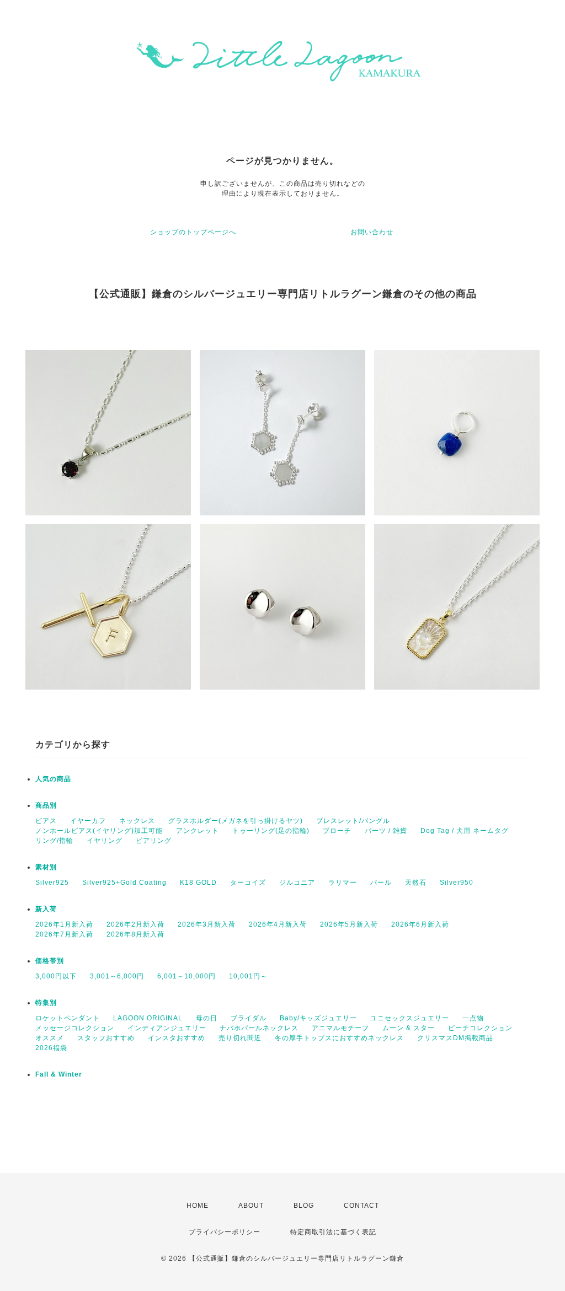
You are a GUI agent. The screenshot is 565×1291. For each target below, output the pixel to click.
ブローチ (337, 831)
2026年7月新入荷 (64, 934)
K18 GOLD (198, 882)
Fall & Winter (58, 1074)
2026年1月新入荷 (64, 924)
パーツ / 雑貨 (386, 831)
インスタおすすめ (176, 1038)
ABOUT (251, 1205)
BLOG (304, 1205)
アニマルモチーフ (340, 1028)
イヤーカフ (88, 821)
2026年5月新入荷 (349, 924)
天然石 (416, 882)
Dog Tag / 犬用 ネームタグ (464, 831)
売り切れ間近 (240, 1038)
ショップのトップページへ (193, 232)
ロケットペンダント (67, 1018)
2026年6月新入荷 (420, 924)
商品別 (46, 805)
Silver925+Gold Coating (124, 882)
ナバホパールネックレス (259, 1028)
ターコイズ (248, 882)
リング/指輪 (54, 840)
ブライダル (248, 1018)
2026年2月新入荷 (135, 924)
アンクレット (197, 831)
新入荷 (46, 909)
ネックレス (137, 821)
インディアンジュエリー (166, 1028)
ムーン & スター (408, 1028)
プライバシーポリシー (224, 1232)
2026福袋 (51, 1048)
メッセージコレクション (74, 1028)
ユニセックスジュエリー (409, 1018)
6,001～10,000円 (186, 976)
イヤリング (104, 840)
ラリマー (342, 882)
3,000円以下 (56, 976)
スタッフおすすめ (106, 1038)
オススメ (49, 1038)
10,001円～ (248, 976)
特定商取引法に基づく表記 (333, 1232)
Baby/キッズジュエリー (318, 1018)
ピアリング (154, 840)
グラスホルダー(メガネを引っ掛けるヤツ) (235, 821)
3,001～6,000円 (117, 976)
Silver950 (456, 882)
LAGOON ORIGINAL (148, 1018)
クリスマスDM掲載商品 (455, 1038)
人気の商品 (53, 779)
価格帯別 (49, 961)
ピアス (46, 821)
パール (381, 882)
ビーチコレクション (480, 1028)
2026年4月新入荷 (278, 924)
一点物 (473, 1018)
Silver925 (52, 882)
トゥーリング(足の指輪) (271, 831)
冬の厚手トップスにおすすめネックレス (339, 1038)
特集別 (46, 1003)
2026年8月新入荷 (135, 934)
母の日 (206, 1018)
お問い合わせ (371, 232)
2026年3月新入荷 (207, 924)
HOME (197, 1205)
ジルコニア (297, 882)
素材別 (46, 867)
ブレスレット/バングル (353, 821)
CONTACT (361, 1205)
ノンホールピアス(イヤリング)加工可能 (99, 831)
